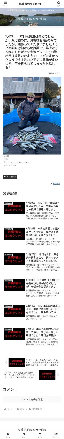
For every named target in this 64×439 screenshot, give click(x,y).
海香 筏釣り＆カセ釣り (32, 3)
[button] (57, 390)
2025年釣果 (11, 177)
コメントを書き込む (32, 399)
